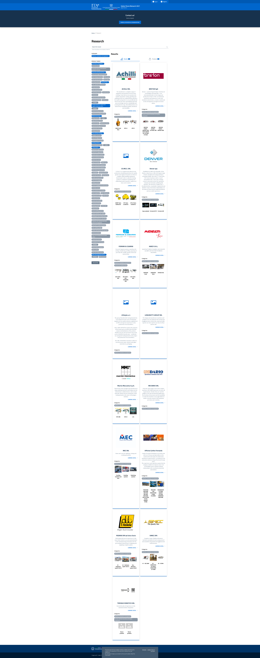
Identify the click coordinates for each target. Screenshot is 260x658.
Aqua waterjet (145, 211)
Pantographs (95, 172)
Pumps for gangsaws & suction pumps (100, 185)
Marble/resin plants (96, 159)
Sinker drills (104, 206)
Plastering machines (103, 172)
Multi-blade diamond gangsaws (98, 167)
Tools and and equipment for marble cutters (99, 236)
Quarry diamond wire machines (98, 190)
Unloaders (95, 244)
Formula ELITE (153, 211)
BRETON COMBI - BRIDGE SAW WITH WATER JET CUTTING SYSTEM (146, 131)
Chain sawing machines (97, 89)
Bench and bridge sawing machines (99, 74)
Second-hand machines (97, 200)
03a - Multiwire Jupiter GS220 (133, 566)
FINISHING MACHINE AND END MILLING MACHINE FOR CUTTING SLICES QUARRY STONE (146, 496)
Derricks (95, 108)
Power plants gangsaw (96, 180)
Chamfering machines (96, 92)
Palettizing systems (133, 476)
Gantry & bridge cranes (96, 138)
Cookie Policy (151, 649)
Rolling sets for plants (96, 195)
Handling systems (126, 476)
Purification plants (96, 188)
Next (138, 124)
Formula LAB (161, 211)
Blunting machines (96, 82)
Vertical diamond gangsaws (97, 247)
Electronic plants (95, 123)
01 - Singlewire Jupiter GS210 (118, 566)
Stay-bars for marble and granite (98, 225)
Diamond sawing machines (97, 111)
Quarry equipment (96, 193)
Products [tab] (155, 59)
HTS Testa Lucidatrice (125, 203)
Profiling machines (96, 183)
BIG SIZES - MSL (133, 277)
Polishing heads (105, 175)
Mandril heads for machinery (98, 154)
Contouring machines (96, 100)
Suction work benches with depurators (100, 230)
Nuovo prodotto (122, 632)
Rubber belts (105, 195)
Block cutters (106, 77)
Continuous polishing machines (98, 97)
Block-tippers (106, 79)
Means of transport (96, 162)
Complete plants (106, 92)
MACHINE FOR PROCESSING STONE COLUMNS (153, 493)
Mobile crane (104, 162)
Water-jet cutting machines (97, 252)
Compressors (95, 95)
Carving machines (95, 87)
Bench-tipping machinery (97, 77)
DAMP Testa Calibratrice (118, 203)
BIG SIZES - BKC (118, 277)
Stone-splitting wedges (97, 227)
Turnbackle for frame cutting (98, 242)
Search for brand (96, 47)
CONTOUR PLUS (145, 273)
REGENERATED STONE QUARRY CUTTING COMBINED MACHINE (161, 493)
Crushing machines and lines (118, 476)
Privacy (144, 649)
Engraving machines (104, 123)
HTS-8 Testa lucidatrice (133, 203)
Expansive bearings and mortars (98, 125)
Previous (113, 124)
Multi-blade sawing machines (98, 170)
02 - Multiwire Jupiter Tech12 (125, 565)
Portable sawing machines (97, 177)
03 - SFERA (160, 563)
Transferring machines (96, 239)
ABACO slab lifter (118, 129)
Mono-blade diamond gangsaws (98, 165)
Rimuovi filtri (95, 262)
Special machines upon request (98, 213)
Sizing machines (95, 208)
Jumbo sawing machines (97, 145)
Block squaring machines (97, 79)
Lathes (106, 145)
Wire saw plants (102, 256)
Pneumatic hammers (96, 175)
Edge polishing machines (97, 120)
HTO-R (125, 417)
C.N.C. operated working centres (98, 84)
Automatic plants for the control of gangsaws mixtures (99, 69)
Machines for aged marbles (97, 149)
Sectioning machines (96, 203)
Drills (103, 118)
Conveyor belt (105, 100)
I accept (153, 651)
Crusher (95, 102)
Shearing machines (96, 206)
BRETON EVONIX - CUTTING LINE (153, 129)
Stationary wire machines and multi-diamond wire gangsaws (99, 221)
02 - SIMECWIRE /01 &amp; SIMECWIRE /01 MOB (153, 566)
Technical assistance (96, 233)
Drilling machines (95, 118)
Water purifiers (95, 249)
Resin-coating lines (105, 193)
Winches (95, 256)
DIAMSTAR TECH (153, 273)
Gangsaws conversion (96, 135)
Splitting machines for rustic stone (99, 218)
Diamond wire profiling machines (98, 113)
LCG (133, 417)
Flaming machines (96, 131)
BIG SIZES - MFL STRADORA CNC (125, 279)
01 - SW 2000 (145, 563)
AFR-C (133, 128)
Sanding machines (96, 198)
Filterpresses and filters (97, 128)
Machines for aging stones (97, 152)
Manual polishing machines (97, 157)
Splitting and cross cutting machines (99, 216)
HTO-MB (118, 417)
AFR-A (125, 128)
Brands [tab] (127, 59)
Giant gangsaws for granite (97, 140)
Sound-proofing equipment (97, 211)
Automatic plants (95, 66)
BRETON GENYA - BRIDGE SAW (161, 129)
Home (93, 33)
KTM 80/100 (161, 272)
